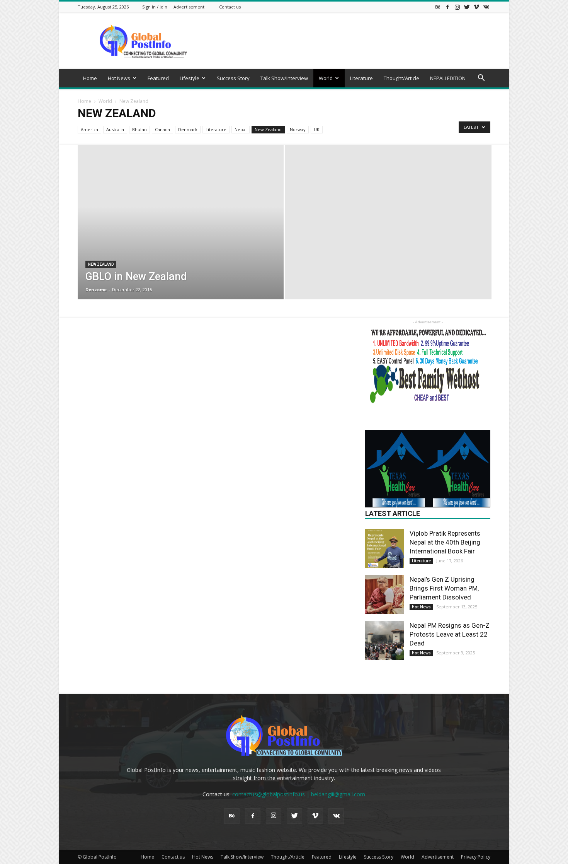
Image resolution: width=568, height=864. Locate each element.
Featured (158, 78)
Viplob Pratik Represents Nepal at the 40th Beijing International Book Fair (445, 542)
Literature (361, 78)
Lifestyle (189, 78)
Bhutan (139, 129)
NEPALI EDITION (448, 78)
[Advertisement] (349, 40)
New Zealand (268, 129)
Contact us (230, 7)
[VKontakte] (486, 7)
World (326, 78)
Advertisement (188, 7)
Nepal (241, 129)
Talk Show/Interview (284, 78)
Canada (162, 129)
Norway (298, 129)
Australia (115, 129)
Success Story (233, 78)
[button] (481, 78)
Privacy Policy (475, 857)
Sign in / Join (154, 7)
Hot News (119, 78)
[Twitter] (467, 7)
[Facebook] (447, 7)
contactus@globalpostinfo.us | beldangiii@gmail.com (298, 794)
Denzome (96, 289)
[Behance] (438, 7)
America (89, 129)
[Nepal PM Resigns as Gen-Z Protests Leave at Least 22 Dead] (384, 640)
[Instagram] (457, 7)
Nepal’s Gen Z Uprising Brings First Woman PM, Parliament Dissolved (444, 588)
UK (317, 129)
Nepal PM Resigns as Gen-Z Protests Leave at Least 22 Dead (450, 634)
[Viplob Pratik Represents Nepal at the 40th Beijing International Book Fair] (384, 548)
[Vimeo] (476, 7)
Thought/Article (401, 78)
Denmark (187, 129)
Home (90, 78)
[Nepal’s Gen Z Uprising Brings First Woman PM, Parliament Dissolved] (384, 594)
